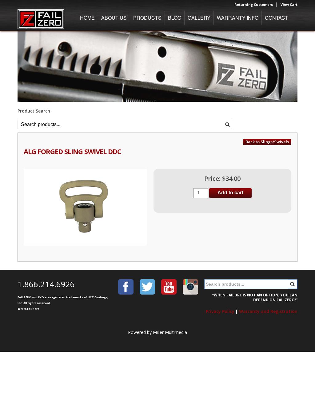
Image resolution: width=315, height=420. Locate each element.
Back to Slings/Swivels (267, 142)
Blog (174, 17)
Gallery (199, 17)
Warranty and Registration (268, 311)
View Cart (289, 4)
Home (87, 17)
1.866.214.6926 (46, 284)
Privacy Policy (220, 311)
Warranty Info (237, 17)
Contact (276, 17)
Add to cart (230, 192)
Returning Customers (253, 4)
